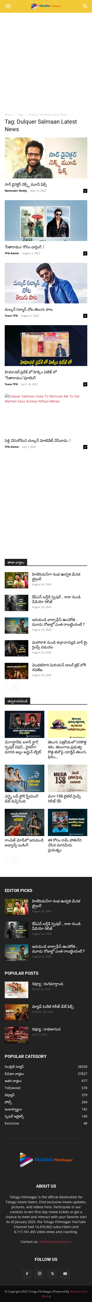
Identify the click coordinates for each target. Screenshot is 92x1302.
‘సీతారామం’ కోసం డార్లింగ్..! (24, 247)
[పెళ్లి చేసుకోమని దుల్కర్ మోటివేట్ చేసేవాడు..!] (46, 414)
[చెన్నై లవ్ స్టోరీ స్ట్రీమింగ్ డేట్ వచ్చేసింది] (24, 778)
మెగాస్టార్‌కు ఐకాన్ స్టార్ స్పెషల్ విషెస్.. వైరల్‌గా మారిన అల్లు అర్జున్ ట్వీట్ (23, 747)
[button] (8, 6)
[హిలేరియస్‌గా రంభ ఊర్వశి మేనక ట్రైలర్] (16, 580)
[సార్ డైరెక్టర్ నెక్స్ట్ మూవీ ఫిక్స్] (46, 158)
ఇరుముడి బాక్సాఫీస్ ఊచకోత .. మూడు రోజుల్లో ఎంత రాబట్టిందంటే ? (58, 622)
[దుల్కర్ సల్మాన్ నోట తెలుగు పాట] (46, 283)
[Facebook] (27, 1274)
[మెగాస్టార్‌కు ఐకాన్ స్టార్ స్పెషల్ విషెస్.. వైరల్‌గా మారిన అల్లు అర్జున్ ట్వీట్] (24, 724)
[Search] (85, 6)
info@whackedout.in (55, 1241)
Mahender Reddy (16, 190)
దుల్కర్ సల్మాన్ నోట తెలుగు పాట (29, 309)
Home (9, 114)
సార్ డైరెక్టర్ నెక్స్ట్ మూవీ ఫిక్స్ (26, 184)
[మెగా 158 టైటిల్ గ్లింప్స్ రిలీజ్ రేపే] (68, 778)
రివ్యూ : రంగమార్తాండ (47, 984)
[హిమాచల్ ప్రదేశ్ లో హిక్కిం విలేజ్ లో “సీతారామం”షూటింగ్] (46, 345)
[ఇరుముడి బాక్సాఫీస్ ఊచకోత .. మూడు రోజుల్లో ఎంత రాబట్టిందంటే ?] (16, 625)
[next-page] (15, 687)
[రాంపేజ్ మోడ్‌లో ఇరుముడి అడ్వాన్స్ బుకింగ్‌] (24, 822)
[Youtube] (65, 1274)
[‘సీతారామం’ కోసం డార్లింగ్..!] (46, 220)
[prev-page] (8, 687)
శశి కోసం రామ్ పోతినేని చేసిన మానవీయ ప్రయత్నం (65, 845)
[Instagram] (39, 1273)
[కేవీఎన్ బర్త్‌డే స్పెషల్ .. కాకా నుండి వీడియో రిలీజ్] (16, 603)
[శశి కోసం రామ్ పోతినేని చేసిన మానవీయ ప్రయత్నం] (68, 822)
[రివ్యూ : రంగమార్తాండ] (16, 990)
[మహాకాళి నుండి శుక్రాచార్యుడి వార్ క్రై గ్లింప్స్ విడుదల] (16, 648)
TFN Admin (12, 253)
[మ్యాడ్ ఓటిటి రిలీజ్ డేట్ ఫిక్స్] (16, 1012)
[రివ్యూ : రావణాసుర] (16, 1035)
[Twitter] (52, 1274)
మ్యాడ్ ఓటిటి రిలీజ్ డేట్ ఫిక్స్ (53, 1006)
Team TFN (11, 315)
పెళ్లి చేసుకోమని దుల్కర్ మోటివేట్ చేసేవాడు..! (38, 440)
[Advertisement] (46, 61)
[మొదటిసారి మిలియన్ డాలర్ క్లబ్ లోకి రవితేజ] (16, 671)
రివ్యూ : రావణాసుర (46, 1029)
